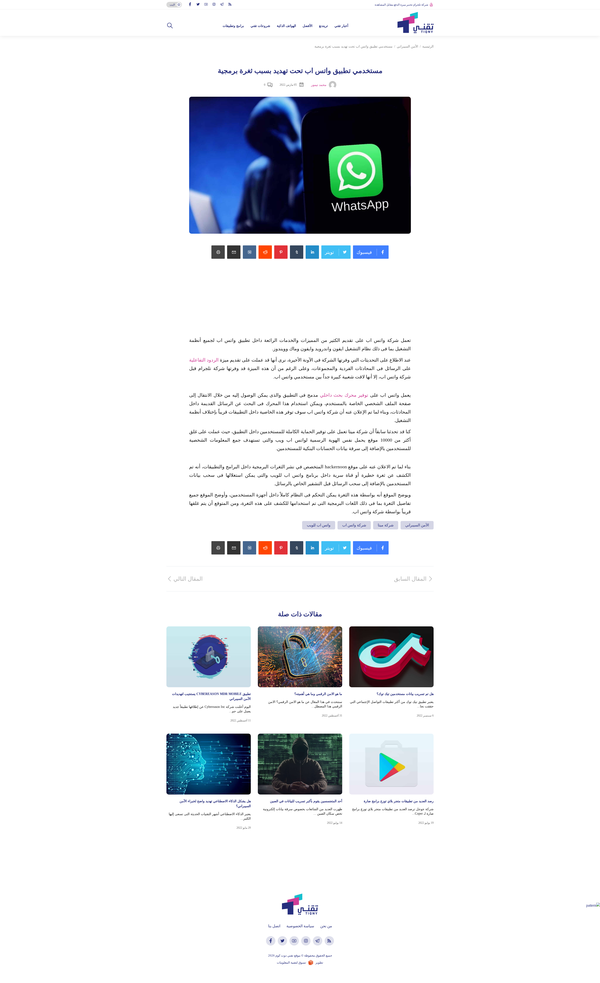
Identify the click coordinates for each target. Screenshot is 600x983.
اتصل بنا (274, 926)
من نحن (326, 926)
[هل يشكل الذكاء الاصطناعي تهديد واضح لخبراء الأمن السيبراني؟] (208, 764)
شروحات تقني (260, 26)
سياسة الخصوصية (300, 926)
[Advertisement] (300, 303)
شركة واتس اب (354, 525)
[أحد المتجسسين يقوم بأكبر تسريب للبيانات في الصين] (300, 764)
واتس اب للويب (318, 525)
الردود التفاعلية (204, 359)
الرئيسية (428, 46)
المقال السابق (410, 579)
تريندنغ (323, 26)
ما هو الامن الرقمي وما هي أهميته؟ (318, 694)
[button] (169, 25)
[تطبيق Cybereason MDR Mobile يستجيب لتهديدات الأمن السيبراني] (208, 656)
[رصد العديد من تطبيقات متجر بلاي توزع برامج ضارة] (391, 764)
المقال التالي (188, 579)
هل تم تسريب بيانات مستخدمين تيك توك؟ (405, 694)
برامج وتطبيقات (233, 26)
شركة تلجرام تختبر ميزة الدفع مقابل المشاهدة (401, 4)
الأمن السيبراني (407, 46)
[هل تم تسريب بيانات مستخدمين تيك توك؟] (391, 656)
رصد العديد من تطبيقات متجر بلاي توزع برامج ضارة (399, 801)
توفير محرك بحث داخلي (344, 395)
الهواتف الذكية (286, 26)
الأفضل (307, 26)
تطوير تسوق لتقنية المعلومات (300, 962)
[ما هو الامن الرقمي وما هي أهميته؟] (300, 656)
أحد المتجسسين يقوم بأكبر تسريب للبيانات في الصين (306, 801)
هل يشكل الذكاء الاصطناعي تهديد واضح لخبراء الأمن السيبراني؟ (215, 803)
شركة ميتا (386, 525)
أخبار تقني (341, 26)
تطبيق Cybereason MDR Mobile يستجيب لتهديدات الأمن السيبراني (211, 696)
